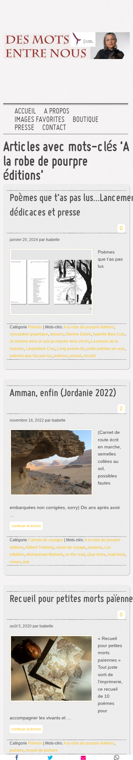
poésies (61, 356)
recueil (90, 356)
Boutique (85, 120)
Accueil (25, 111)
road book (116, 554)
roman (15, 562)
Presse (24, 128)
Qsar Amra (96, 554)
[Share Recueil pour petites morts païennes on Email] (83, 757)
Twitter (79, 14)
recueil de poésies (42, 750)
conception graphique (29, 334)
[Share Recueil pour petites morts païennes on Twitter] (49, 757)
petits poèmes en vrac (106, 348)
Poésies (35, 327)
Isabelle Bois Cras (109, 334)
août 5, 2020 (21, 626)
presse (76, 356)
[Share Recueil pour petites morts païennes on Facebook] (16, 757)
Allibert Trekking (39, 547)
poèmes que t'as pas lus (31, 356)
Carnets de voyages (45, 540)
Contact (54, 128)
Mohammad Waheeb (44, 554)
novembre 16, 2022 (27, 420)
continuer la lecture (26, 526)
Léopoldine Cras (40, 348)
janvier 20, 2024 (24, 239)
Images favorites (40, 120)
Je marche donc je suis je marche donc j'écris (49, 341)
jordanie (95, 547)
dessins (57, 334)
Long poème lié (71, 348)
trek (26, 562)
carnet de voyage (71, 547)
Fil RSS (121, 14)
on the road (75, 554)
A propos (56, 111)
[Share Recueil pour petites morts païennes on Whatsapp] (116, 757)
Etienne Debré (78, 334)
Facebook (100, 14)
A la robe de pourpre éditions (89, 327)
